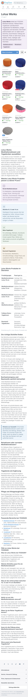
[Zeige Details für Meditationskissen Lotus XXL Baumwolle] (20, 85)
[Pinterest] (23, 664)
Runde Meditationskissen (11, 524)
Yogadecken (7, 537)
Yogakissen (7, 532)
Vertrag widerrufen (14, 687)
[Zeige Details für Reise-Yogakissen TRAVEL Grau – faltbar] (7, 131)
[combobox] (20, 2)
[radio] (22, 52)
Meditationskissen (9, 520)
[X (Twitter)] (8, 664)
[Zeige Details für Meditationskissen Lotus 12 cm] (7, 108)
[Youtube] (19, 664)
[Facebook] (4, 664)
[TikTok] (16, 664)
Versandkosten (20, 691)
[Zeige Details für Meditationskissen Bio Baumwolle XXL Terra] (7, 63)
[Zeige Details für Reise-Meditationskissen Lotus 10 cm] (20, 63)
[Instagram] (12, 664)
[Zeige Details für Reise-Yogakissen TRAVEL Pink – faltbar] (20, 108)
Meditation (7, 543)
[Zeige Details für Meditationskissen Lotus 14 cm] (7, 85)
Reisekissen (7, 528)
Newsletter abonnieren (7, 683)
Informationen (5, 670)
